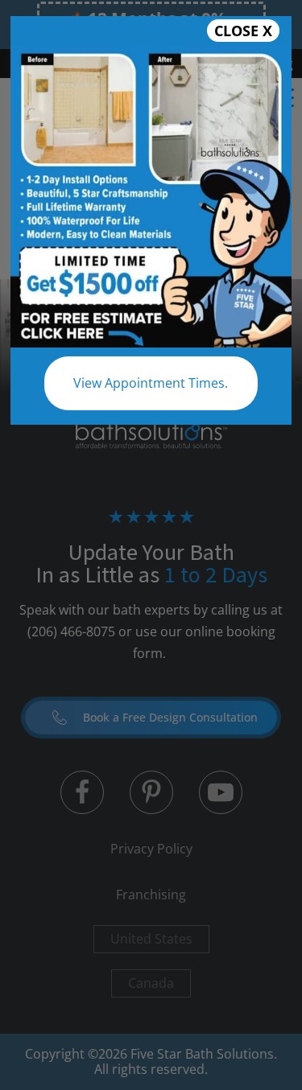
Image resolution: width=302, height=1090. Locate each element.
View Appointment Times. (150, 383)
